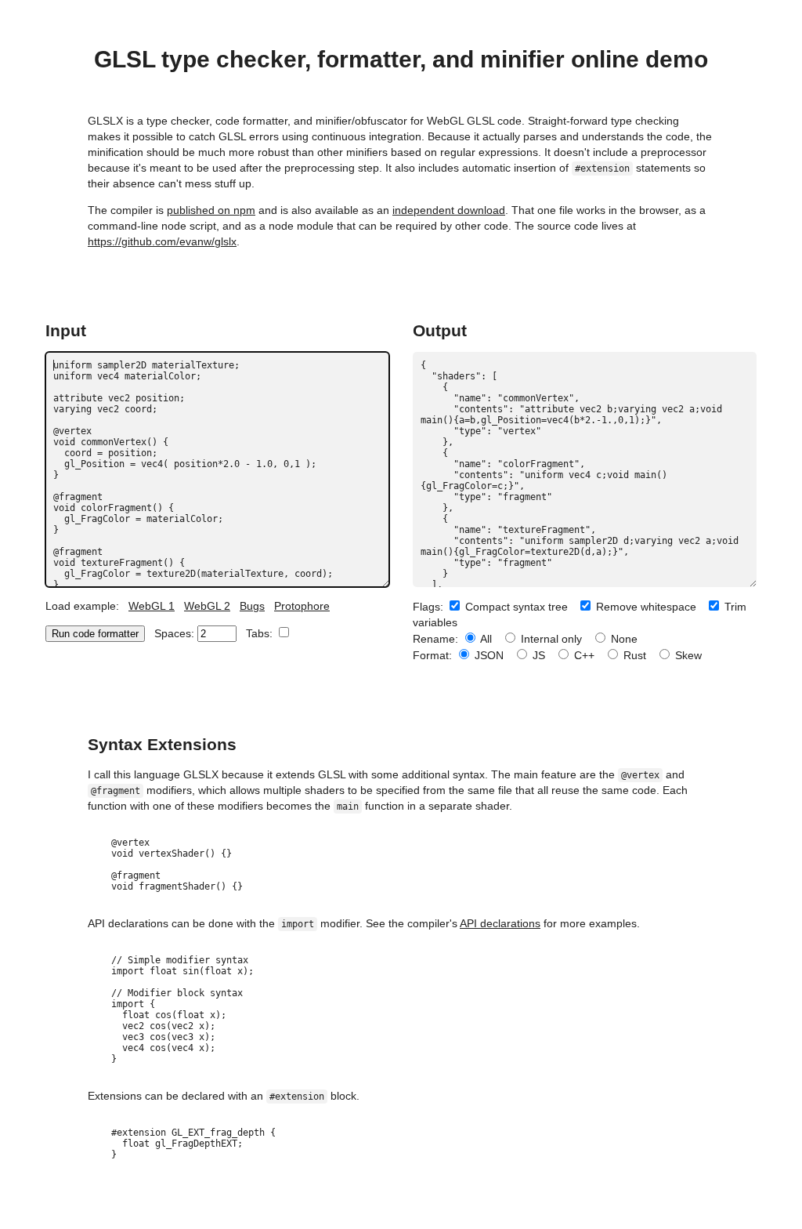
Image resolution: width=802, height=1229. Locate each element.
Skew (687, 655)
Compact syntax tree (515, 606)
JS (537, 655)
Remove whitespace (644, 606)
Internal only (550, 639)
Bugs (252, 606)
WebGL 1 (151, 606)
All (485, 639)
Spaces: (175, 633)
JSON (487, 655)
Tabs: (261, 633)
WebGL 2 (207, 606)
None (623, 639)
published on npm (211, 210)
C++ (582, 655)
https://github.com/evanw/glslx (162, 241)
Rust (633, 655)
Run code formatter (95, 634)
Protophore (302, 606)
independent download (448, 210)
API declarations (500, 923)
